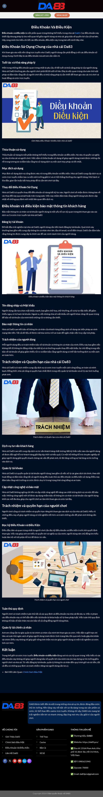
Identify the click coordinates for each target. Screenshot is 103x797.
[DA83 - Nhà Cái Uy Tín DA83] (51, 6)
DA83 (32, 704)
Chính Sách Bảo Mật (14, 742)
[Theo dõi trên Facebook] (5, 761)
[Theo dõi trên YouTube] (19, 761)
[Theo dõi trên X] (10, 761)
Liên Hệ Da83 (11, 753)
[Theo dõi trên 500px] (24, 761)
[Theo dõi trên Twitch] (29, 761)
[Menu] (4, 6)
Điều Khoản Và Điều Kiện (17, 747)
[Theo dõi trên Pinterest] (14, 761)
